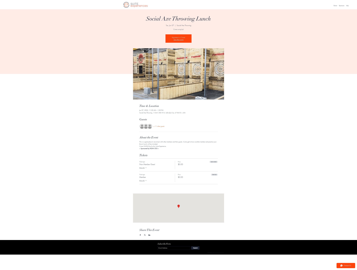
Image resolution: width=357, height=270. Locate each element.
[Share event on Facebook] (140, 235)
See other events (179, 40)
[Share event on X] (145, 235)
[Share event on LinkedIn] (149, 235)
